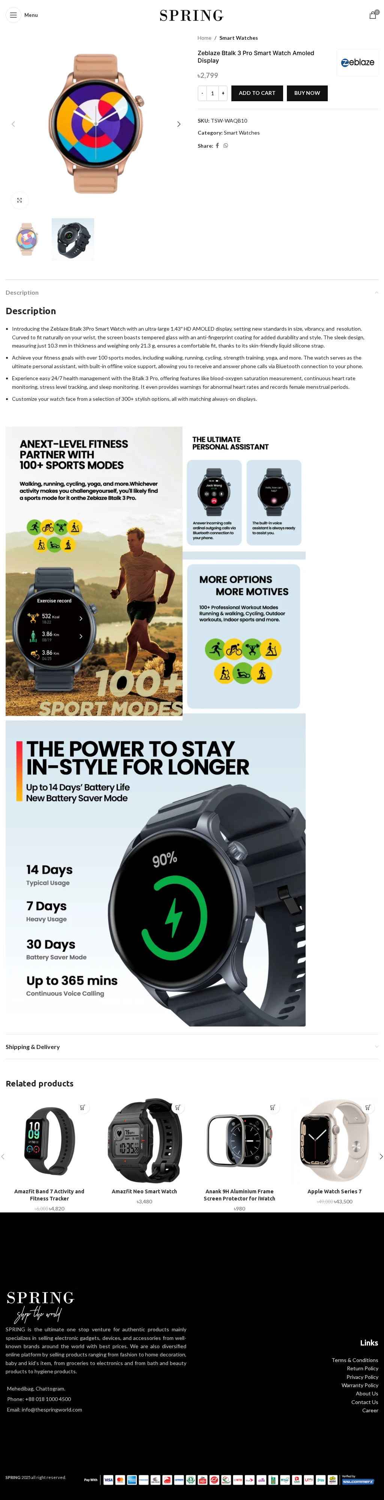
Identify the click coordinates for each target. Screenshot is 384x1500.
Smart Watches (238, 37)
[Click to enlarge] (19, 200)
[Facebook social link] (217, 146)
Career (370, 1410)
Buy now (307, 93)
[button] (13, 124)
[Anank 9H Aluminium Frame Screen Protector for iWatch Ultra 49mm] (240, 1141)
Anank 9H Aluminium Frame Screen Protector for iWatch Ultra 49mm (239, 1198)
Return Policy (362, 1368)
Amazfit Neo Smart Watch (144, 1191)
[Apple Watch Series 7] (335, 1141)
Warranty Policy (360, 1385)
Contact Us (364, 1402)
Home (205, 37)
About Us (367, 1393)
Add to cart (257, 93)
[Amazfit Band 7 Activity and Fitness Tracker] (49, 1141)
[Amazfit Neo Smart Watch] (145, 1141)
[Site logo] (192, 14)
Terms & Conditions (355, 1360)
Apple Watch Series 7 (335, 1191)
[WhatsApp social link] (225, 146)
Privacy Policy (362, 1377)
